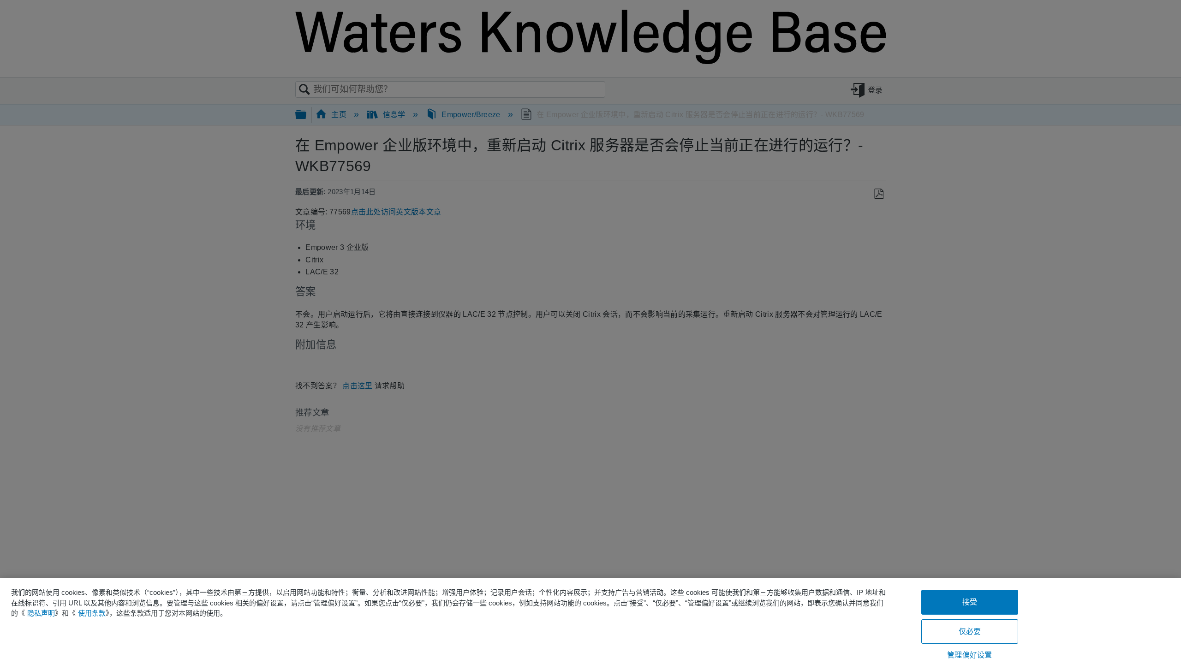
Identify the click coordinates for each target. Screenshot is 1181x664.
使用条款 (92, 613)
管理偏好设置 (969, 655)
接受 (969, 602)
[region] (590, 621)
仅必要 (970, 631)
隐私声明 (41, 613)
